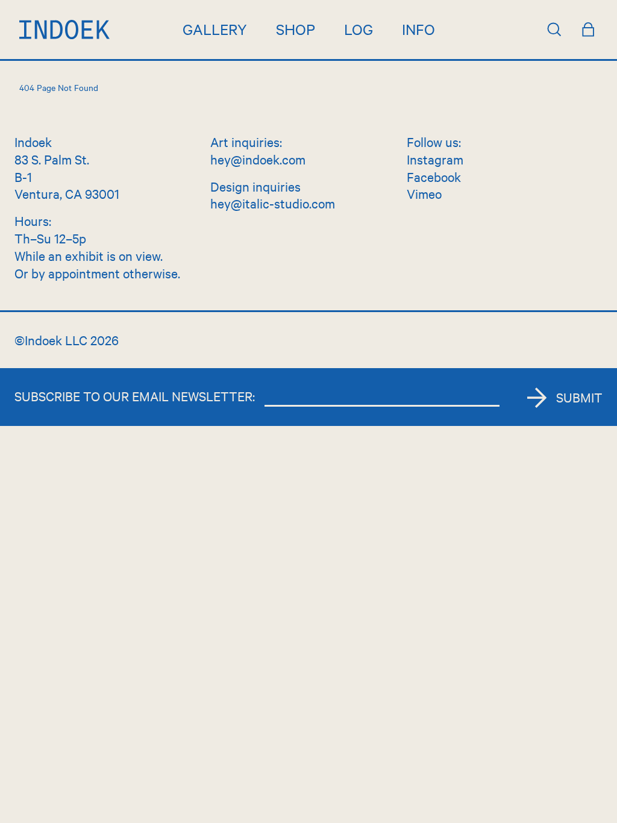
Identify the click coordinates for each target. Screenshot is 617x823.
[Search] (554, 29)
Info (418, 29)
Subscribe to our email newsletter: (134, 395)
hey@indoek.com (257, 159)
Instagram (435, 159)
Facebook (434, 176)
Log (358, 29)
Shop (295, 29)
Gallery (215, 29)
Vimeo (424, 193)
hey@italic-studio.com (272, 203)
